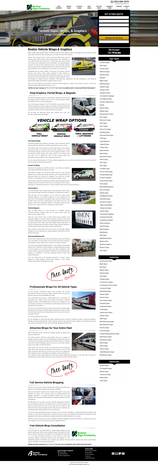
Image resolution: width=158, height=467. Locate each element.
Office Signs (104, 159)
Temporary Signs (105, 208)
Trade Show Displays (107, 214)
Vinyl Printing (104, 226)
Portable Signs (105, 168)
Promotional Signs (106, 181)
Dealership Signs (105, 291)
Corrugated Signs (106, 99)
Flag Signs (103, 123)
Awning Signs (104, 75)
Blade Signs (104, 81)
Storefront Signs (105, 202)
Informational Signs (106, 135)
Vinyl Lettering (105, 223)
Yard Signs (103, 250)
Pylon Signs (104, 184)
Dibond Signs (104, 108)
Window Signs (104, 247)
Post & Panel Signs (106, 172)
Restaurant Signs (105, 340)
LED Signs (103, 138)
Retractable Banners (107, 187)
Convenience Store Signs (108, 285)
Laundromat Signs (106, 312)
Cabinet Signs (104, 87)
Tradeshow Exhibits (106, 220)
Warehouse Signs (106, 355)
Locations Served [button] (89, 458)
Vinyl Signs (89, 7)
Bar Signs (103, 267)
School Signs (104, 349)
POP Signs (103, 162)
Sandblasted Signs (106, 196)
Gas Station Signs (106, 300)
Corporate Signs (105, 288)
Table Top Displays (106, 205)
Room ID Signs (105, 190)
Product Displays (105, 178)
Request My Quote (113, 38)
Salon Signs (104, 346)
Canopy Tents (104, 90)
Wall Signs (103, 235)
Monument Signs (105, 156)
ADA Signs (103, 65)
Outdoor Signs (79, 7)
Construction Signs (106, 282)
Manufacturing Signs (107, 321)
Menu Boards (104, 150)
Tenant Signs (104, 211)
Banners (102, 78)
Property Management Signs (109, 334)
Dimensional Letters (106, 114)
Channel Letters (105, 93)
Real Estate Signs (106, 337)
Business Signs (110, 7)
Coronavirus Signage (107, 96)
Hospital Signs (105, 303)
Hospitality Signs (105, 306)
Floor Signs (104, 126)
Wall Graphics (104, 229)
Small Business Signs (107, 352)
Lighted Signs (104, 144)
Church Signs (104, 273)
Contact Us (127, 7)
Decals (102, 105)
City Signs (103, 276)
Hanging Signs (105, 132)
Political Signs (105, 331)
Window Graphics (106, 244)
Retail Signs (104, 343)
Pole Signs (103, 165)
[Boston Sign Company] (40, 453)
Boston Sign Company (91, 450)
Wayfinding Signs (106, 238)
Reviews (119, 6)
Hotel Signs (104, 309)
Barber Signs (104, 270)
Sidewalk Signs (105, 199)
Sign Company (59, 7)
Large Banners (105, 141)
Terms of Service (89, 454)
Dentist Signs (104, 294)
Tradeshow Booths (106, 217)
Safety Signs (104, 193)
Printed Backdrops (106, 175)
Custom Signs (99, 7)
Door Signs (103, 117)
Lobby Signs (104, 147)
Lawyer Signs (104, 315)
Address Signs (105, 71)
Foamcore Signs (105, 129)
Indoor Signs (69, 7)
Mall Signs (103, 318)
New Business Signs (106, 324)
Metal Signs (104, 153)
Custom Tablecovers (107, 102)
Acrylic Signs (104, 68)
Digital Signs (104, 111)
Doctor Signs (104, 297)
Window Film (104, 241)
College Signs (104, 279)
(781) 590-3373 (121, 1)
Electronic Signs (105, 120)
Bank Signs (103, 264)
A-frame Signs (105, 62)
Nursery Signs (104, 327)
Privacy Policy (88, 452)
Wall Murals (104, 232)
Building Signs (105, 84)
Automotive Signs (106, 261)
